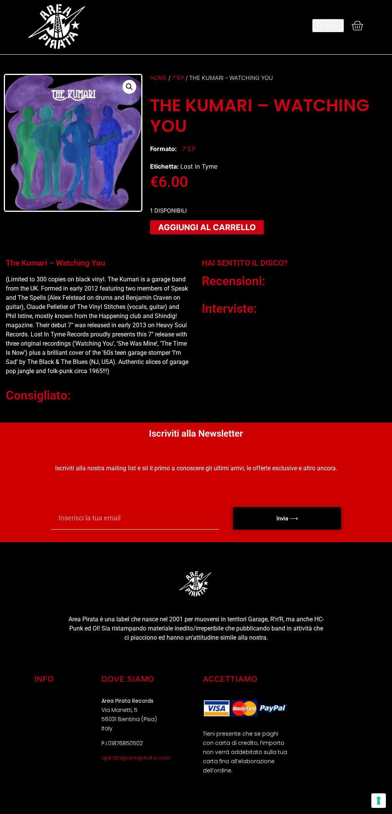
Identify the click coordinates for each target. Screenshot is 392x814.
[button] (195, 22)
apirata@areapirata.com (136, 758)
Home (158, 78)
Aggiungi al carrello (207, 227)
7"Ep (178, 78)
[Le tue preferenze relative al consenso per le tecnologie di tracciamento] (378, 800)
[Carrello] (357, 25)
